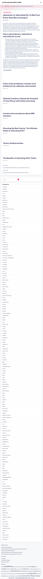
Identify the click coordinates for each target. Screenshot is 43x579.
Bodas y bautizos (5, 217)
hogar (10, 571)
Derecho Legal (5, 286)
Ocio (3, 424)
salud (28, 573)
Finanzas (4, 326)
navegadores (4, 410)
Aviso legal (3, 558)
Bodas (3, 215)
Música (3, 406)
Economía (4, 291)
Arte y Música (5, 206)
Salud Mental (4, 470)
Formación (4, 331)
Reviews (4, 459)
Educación (4, 293)
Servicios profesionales (6, 488)
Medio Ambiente (5, 390)
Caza (3, 224)
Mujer (3, 401)
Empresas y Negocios (6, 313)
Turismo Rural (4, 521)
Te (2, 499)
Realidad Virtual (5, 441)
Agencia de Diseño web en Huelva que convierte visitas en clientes (14, 549)
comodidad (26, 566)
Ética (3, 322)
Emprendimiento (5, 302)
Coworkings (4, 264)
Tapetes (4, 497)
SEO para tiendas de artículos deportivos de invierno (11, 554)
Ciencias (4, 231)
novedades (4, 421)
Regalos (3, 452)
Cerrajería (4, 229)
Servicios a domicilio (6, 486)
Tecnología (4, 501)
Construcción (5, 253)
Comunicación (5, 246)
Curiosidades (4, 268)
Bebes (3, 211)
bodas (18, 566)
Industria (4, 357)
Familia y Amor (5, 324)
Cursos (3, 271)
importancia (15, 571)
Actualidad (4, 189)
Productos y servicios (6, 430)
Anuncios (4, 197)
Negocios (4, 413)
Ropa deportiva (5, 461)
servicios (3, 576)
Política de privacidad (5, 560)
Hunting (3, 355)
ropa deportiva (23, 573)
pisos (7, 573)
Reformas (4, 450)
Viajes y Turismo (5, 537)
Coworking (4, 262)
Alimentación (5, 191)
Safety (3, 464)
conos (36, 566)
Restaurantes (5, 457)
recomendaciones (5, 446)
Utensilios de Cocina (6, 528)
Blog (3, 213)
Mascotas (4, 388)
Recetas (4, 444)
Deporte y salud (5, 280)
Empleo (3, 297)
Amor (3, 193)
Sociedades (4, 492)
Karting (3, 373)
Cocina (3, 237)
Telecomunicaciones (6, 506)
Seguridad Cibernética (6, 477)
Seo (3, 481)
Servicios (4, 484)
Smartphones (5, 490)
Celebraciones (21, 566)
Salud (3, 466)
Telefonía (4, 508)
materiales (35, 571)
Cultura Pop (4, 266)
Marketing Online (7, 12)
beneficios (8, 566)
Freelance (4, 335)
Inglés (3, 362)
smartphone (12, 576)
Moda (3, 393)
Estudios (4, 319)
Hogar (3, 346)
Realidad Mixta (5, 439)
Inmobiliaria (4, 364)
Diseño (3, 288)
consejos (3, 569)
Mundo (3, 404)
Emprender (4, 299)
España (3, 317)
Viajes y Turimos (5, 535)
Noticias (4, 419)
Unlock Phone (30, 576)
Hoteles (3, 353)
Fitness (3, 328)
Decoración (4, 273)
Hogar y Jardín (5, 348)
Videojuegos (4, 539)
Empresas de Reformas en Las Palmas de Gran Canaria (11, 552)
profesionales (15, 573)
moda (39, 571)
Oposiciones (4, 426)
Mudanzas (4, 399)
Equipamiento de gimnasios (6, 547)
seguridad (4, 475)
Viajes (3, 532)
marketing (4, 382)
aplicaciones (4, 200)
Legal (3, 375)
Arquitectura (4, 202)
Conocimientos (5, 248)
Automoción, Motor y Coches (8, 209)
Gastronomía (4, 337)
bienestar (14, 566)
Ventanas (4, 530)
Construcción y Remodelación (8, 257)
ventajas (37, 576)
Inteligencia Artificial (6, 366)
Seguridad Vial (5, 479)
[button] (18, 179)
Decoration (4, 275)
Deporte (4, 277)
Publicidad (4, 437)
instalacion (24, 571)
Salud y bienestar (5, 472)
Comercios (4, 242)
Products (4, 433)
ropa (19, 573)
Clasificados (4, 233)
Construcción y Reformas (7, 255)
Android (3, 195)
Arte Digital (4, 204)
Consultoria (4, 260)
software (4, 495)
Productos (4, 428)
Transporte (4, 515)
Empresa (4, 304)
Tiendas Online (5, 512)
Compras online (5, 244)
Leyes (3, 377)
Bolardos (4, 220)
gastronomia (3, 571)
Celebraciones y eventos (7, 226)
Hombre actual (5, 350)
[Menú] (41, 2)
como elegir (31, 566)
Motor (3, 397)
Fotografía (4, 333)
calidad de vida (5, 222)
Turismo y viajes (5, 523)
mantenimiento (30, 571)
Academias (4, 186)
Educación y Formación (6, 295)
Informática (4, 359)
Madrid (3, 379)
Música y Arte (5, 408)
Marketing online (5, 384)
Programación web (6, 435)
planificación (10, 573)
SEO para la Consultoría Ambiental (8, 550)
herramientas (5, 344)
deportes (25, 569)
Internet (4, 368)
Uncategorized (5, 526)
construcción (13, 569)
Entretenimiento (5, 315)
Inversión (4, 370)
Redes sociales (5, 448)
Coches (3, 235)
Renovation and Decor (6, 455)
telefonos (4, 510)
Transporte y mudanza (6, 517)
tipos (24, 576)
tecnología (4, 503)
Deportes (4, 282)
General (3, 339)
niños (5, 573)
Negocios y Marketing (6, 417)
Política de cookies (5, 562)
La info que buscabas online (11, 2)
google (3, 342)
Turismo (3, 519)
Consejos (4, 251)
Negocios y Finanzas (6, 415)
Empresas (4, 306)
